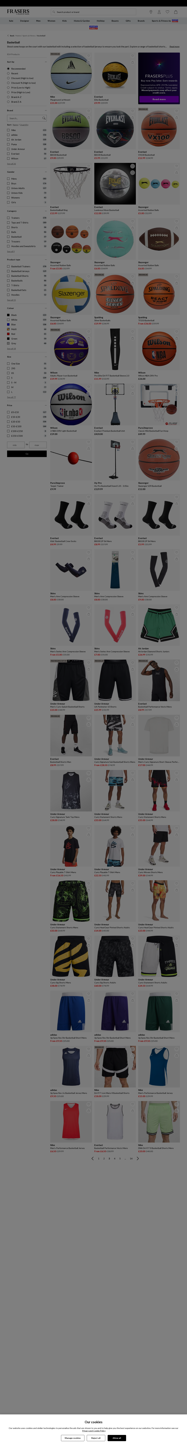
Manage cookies (73, 1438)
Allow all (117, 1438)
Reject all (96, 1438)
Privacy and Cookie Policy (94, 1430)
